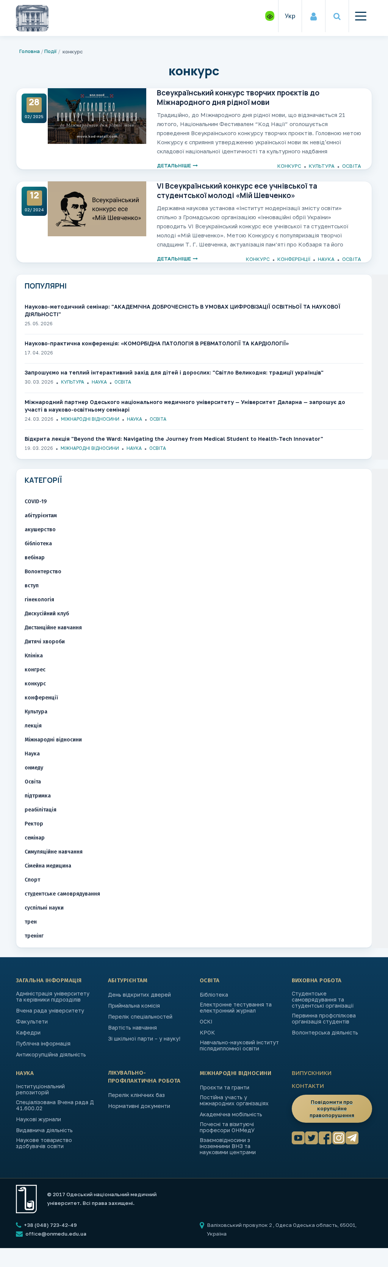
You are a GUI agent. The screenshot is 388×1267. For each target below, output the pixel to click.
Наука (326, 259)
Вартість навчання (132, 1028)
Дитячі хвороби (45, 641)
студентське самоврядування (62, 894)
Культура (322, 166)
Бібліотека (214, 995)
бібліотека (38, 543)
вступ (32, 585)
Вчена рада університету (50, 1011)
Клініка (34, 655)
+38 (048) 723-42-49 (50, 1225)
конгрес (35, 669)
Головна (29, 51)
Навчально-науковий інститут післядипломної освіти (239, 1045)
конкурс (289, 166)
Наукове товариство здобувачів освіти (44, 1143)
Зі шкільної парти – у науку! (144, 1039)
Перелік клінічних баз (136, 1095)
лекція (33, 725)
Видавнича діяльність (44, 1130)
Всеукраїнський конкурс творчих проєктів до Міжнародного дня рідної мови (238, 97)
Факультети (32, 1022)
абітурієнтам (41, 515)
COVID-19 (36, 501)
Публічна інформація (43, 1044)
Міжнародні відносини (90, 419)
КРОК (207, 1033)
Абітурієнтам (128, 980)
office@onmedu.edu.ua (55, 1234)
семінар (35, 838)
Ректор (34, 824)
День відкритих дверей (139, 995)
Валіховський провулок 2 (240, 1225)
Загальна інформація (49, 980)
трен (31, 922)
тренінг (34, 936)
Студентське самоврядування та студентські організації (323, 1000)
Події (50, 51)
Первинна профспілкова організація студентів (324, 1019)
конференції (293, 259)
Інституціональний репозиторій (40, 1089)
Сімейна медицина (48, 866)
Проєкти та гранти (224, 1087)
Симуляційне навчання (54, 852)
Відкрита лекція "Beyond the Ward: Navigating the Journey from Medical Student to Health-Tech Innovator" (174, 438)
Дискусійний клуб (47, 613)
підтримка (38, 796)
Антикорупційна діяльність (51, 1055)
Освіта (351, 166)
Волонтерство (43, 571)
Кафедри (28, 1033)
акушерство (40, 529)
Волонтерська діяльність (325, 1033)
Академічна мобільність (231, 1114)
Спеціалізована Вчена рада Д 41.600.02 (55, 1105)
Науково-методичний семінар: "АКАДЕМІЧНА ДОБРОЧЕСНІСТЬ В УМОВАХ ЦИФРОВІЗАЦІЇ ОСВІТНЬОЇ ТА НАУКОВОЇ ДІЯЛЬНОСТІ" (182, 310)
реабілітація (40, 810)
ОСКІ (206, 1022)
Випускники (312, 1072)
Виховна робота (317, 980)
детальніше (174, 165)
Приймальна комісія (134, 1006)
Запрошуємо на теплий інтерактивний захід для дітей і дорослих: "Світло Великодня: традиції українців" (174, 372)
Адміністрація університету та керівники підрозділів (52, 997)
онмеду (34, 768)
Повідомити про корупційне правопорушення (332, 1108)
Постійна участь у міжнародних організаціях (234, 1100)
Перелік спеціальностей (140, 1017)
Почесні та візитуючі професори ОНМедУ (227, 1127)
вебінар (35, 557)
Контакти (308, 1085)
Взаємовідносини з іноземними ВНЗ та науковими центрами (228, 1146)
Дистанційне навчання (53, 627)
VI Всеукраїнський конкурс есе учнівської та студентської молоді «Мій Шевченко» (237, 190)
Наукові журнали (38, 1119)
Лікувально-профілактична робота (144, 1076)
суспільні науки (44, 908)
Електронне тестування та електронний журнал (236, 1008)
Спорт (32, 880)
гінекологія (39, 599)
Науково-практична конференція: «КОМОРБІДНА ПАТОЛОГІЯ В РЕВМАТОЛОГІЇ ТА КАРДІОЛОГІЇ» (157, 343)
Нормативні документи (139, 1106)
